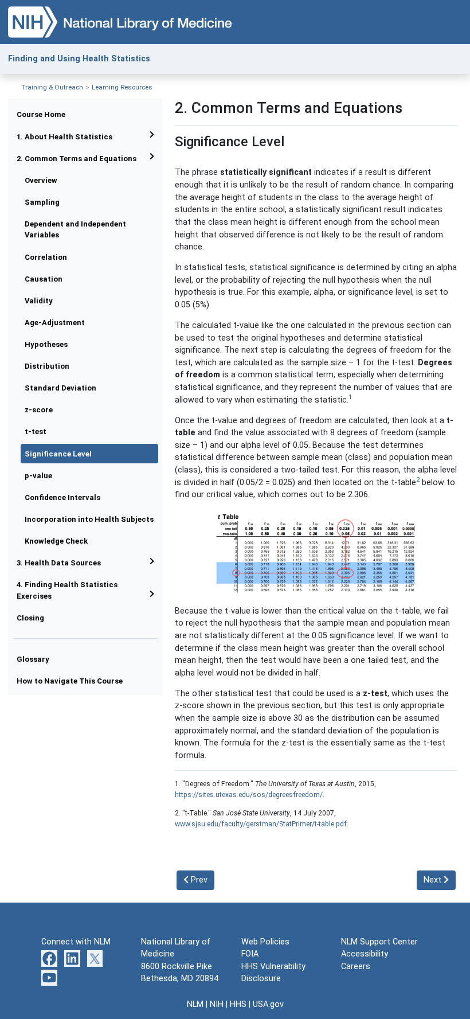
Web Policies (265, 942)
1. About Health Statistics (64, 136)
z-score (39, 409)
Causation (43, 279)
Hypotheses (46, 344)
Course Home (41, 114)
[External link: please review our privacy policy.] (49, 958)
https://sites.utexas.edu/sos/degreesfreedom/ (249, 795)
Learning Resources (122, 87)
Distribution (47, 366)
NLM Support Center (379, 942)
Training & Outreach (52, 87)
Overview (41, 180)
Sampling (42, 202)
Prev (198, 880)
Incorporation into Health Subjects (89, 519)
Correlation (46, 257)
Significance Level (58, 454)
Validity (39, 300)
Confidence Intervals (62, 497)
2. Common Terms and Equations (76, 158)
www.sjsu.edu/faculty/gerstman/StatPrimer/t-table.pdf (261, 824)
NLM (195, 1004)
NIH (217, 1004)
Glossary (33, 659)
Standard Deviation (60, 388)
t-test (35, 431)
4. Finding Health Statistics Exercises (67, 590)
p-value (38, 475)
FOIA (249, 954)
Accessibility (364, 954)
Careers (355, 966)
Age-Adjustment (55, 322)
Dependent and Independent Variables (75, 229)
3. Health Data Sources (59, 563)
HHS (238, 1004)
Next (434, 880)
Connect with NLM (76, 942)
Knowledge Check (56, 541)
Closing (30, 618)
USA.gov (268, 1004)
